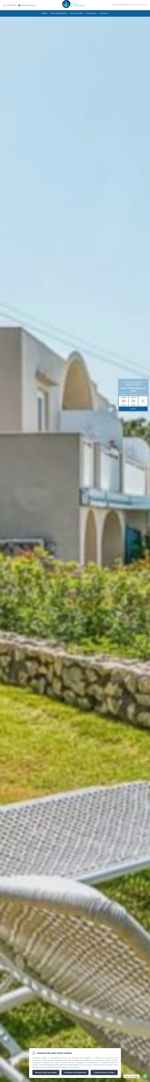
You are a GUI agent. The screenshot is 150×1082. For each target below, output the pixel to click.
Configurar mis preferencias (75, 1072)
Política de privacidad (70, 1067)
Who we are (76, 13)
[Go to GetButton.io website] (145, 1080)
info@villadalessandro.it (29, 5)
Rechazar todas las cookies (46, 1072)
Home (44, 13)
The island (91, 13)
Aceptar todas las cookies (104, 1072)
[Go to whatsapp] (145, 1076)
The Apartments (58, 13)
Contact (104, 13)
